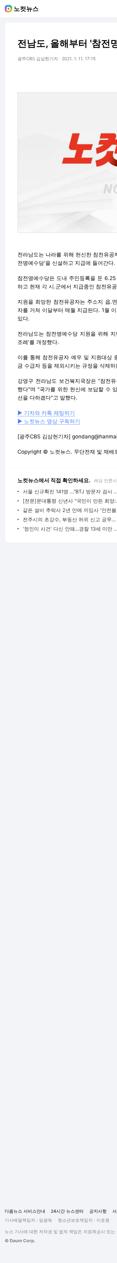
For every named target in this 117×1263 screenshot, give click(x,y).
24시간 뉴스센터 (67, 1211)
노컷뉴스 (26, 9)
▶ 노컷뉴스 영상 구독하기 (48, 421)
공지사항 (98, 1211)
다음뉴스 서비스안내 (25, 1211)
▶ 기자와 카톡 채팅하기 (46, 413)
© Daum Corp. (20, 1240)
